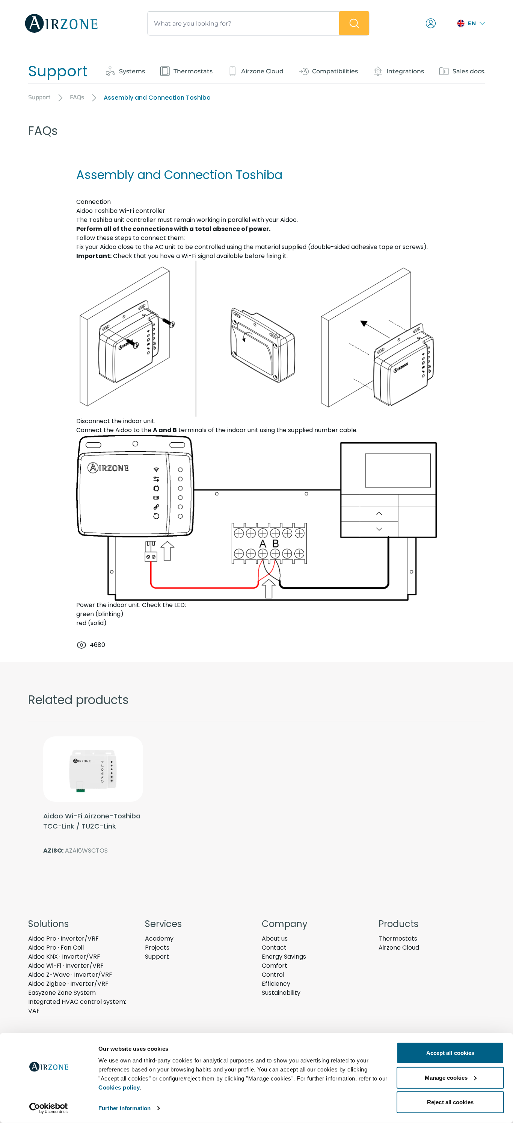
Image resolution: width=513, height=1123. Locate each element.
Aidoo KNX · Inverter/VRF (64, 956)
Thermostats (398, 938)
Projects (157, 947)
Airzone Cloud (399, 947)
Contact (274, 947)
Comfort (274, 965)
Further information (124, 1108)
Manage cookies (446, 1077)
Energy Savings (284, 956)
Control (273, 974)
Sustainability (281, 992)
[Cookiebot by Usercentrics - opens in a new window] (48, 1108)
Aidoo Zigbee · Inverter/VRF (68, 983)
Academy (159, 938)
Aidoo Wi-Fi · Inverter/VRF (66, 965)
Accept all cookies (450, 1053)
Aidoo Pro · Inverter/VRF (63, 938)
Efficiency (276, 983)
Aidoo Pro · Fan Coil (56, 947)
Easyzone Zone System (62, 992)
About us (275, 938)
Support (157, 956)
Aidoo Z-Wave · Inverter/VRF (70, 974)
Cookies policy (119, 1087)
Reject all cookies (450, 1102)
